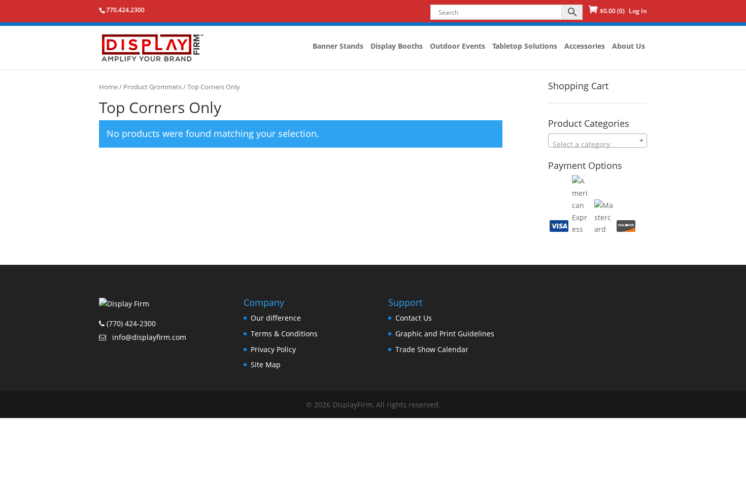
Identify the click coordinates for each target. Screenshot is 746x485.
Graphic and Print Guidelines (444, 333)
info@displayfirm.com (148, 337)
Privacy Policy (273, 349)
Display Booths (396, 47)
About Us (628, 47)
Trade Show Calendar (431, 349)
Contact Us (413, 318)
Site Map (266, 364)
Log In (638, 11)
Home (108, 86)
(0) (612, 11)
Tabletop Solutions (524, 47)
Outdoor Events (457, 47)
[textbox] (598, 144)
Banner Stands (338, 47)
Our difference (276, 318)
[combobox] (597, 140)
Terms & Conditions (284, 333)
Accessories (584, 47)
